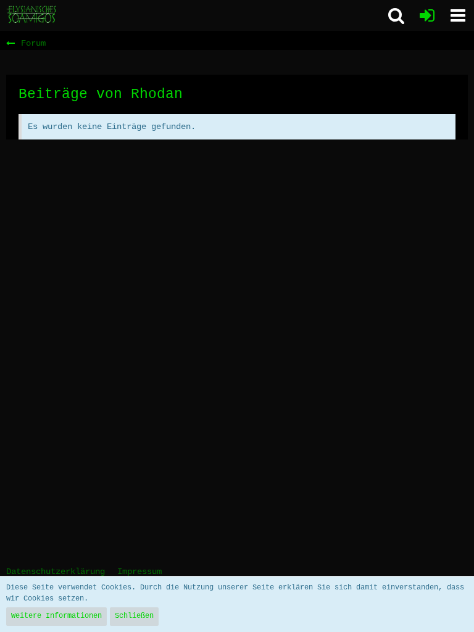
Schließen (134, 616)
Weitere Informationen (56, 616)
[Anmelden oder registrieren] (427, 15)
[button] (458, 15)
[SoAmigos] (32, 14)
